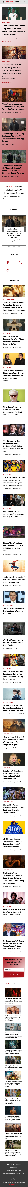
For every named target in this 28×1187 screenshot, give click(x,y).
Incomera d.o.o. (14, 1185)
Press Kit (18, 1165)
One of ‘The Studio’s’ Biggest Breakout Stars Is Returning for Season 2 (13, 611)
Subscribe (14, 974)
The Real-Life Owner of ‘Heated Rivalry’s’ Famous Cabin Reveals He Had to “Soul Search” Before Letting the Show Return (13, 878)
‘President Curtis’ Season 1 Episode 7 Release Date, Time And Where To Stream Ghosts (13, 30)
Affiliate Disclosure (9, 1173)
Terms (7, 1176)
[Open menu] (3, 2)
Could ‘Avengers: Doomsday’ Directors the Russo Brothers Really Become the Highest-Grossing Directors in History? (13, 375)
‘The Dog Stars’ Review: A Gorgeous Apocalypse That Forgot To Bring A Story (13, 1067)
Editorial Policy (14, 1167)
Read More (6, 41)
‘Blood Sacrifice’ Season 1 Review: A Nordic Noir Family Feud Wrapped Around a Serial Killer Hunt (13, 1136)
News (4, 22)
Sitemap (20, 1176)
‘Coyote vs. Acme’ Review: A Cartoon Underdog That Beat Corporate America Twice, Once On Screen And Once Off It (13, 1035)
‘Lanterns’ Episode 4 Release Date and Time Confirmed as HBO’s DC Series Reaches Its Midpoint (14, 233)
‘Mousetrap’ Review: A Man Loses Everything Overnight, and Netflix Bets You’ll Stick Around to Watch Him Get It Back (13, 1001)
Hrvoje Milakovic (6, 112)
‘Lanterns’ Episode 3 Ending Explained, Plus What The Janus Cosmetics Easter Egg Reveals (13, 137)
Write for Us (10, 1165)
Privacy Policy (20, 1173)
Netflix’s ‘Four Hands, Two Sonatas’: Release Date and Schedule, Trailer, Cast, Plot (13, 708)
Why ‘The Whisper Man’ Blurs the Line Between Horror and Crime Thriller (13, 642)
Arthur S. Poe (5, 176)
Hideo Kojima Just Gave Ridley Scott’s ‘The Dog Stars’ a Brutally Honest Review (13, 514)
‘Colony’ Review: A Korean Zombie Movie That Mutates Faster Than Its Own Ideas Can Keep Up (13, 1052)
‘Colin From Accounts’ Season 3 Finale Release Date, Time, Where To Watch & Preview (13, 106)
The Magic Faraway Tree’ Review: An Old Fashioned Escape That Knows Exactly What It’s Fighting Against (13, 1084)
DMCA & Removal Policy (14, 1170)
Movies (9, 333)
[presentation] (14, 13)
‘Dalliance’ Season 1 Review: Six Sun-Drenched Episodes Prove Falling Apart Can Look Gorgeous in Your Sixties (13, 1018)
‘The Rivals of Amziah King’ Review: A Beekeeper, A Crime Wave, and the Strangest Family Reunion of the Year (13, 1153)
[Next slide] (25, 230)
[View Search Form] (24, 2)
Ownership (13, 1176)
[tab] (8, 246)
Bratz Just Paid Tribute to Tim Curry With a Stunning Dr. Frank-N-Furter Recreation (14, 912)
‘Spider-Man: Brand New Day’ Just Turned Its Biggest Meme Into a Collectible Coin (14, 579)
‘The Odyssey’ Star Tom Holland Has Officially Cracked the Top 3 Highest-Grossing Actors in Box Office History (13, 446)
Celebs (9, 767)
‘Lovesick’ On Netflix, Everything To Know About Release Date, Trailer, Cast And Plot (12, 69)
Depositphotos (14, 1179)
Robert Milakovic (8, 77)
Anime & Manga (11, 299)
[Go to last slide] (3, 230)
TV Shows (9, 22)
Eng (5, 38)
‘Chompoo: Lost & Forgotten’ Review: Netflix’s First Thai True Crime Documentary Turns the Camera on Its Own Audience (13, 1118)
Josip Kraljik (8, 347)
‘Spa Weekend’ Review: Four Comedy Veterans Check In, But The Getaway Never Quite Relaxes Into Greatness (13, 1101)
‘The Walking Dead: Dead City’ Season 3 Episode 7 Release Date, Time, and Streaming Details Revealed (13, 169)
